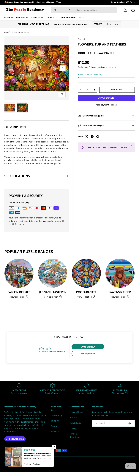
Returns (73, 417)
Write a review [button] (88, 346)
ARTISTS (35, 17)
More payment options (106, 104)
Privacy (73, 428)
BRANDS (20, 17)
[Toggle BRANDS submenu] (27, 17)
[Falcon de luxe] (19, 273)
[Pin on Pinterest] (97, 136)
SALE (81, 17)
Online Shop (56, 415)
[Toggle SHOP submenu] (12, 17)
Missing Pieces (76, 412)
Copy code (114, 24)
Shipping (93, 67)
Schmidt (81, 39)
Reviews (55, 431)
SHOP (7, 17)
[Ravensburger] (120, 273)
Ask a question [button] (88, 353)
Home (6, 32)
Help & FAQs (75, 422)
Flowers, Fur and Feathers (20, 32)
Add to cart (117, 89)
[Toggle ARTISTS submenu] (42, 17)
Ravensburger (120, 292)
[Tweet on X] (86, 136)
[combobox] (84, 10)
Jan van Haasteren (52, 292)
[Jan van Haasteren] (52, 273)
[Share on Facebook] (92, 136)
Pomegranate (86, 292)
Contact (55, 426)
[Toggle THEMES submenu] (56, 17)
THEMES (50, 17)
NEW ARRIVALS (68, 17)
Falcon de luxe (19, 292)
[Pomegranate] (86, 273)
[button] (133, 10)
